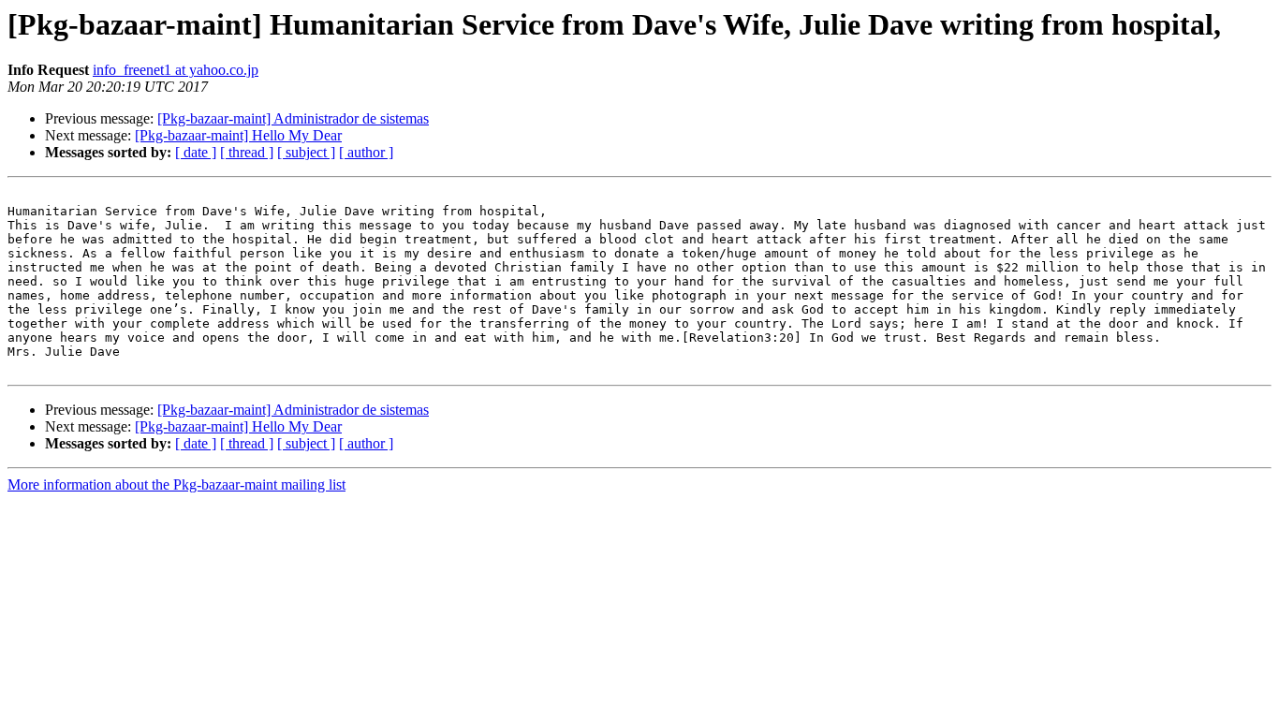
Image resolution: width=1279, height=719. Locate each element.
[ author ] (366, 152)
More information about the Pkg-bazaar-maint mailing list (176, 484)
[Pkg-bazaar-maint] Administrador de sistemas (293, 118)
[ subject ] (306, 152)
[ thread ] (246, 152)
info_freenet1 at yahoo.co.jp (175, 70)
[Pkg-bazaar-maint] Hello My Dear (238, 135)
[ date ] (195, 152)
